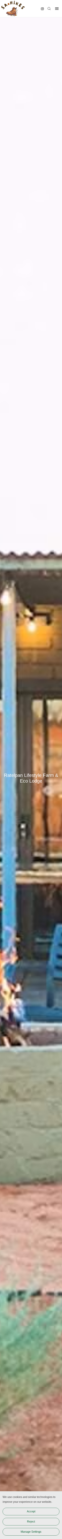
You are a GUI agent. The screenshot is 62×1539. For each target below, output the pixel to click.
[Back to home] (13, 8)
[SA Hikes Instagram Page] (42, 8)
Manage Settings (31, 1531)
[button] (49, 8)
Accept (31, 1511)
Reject (31, 1521)
